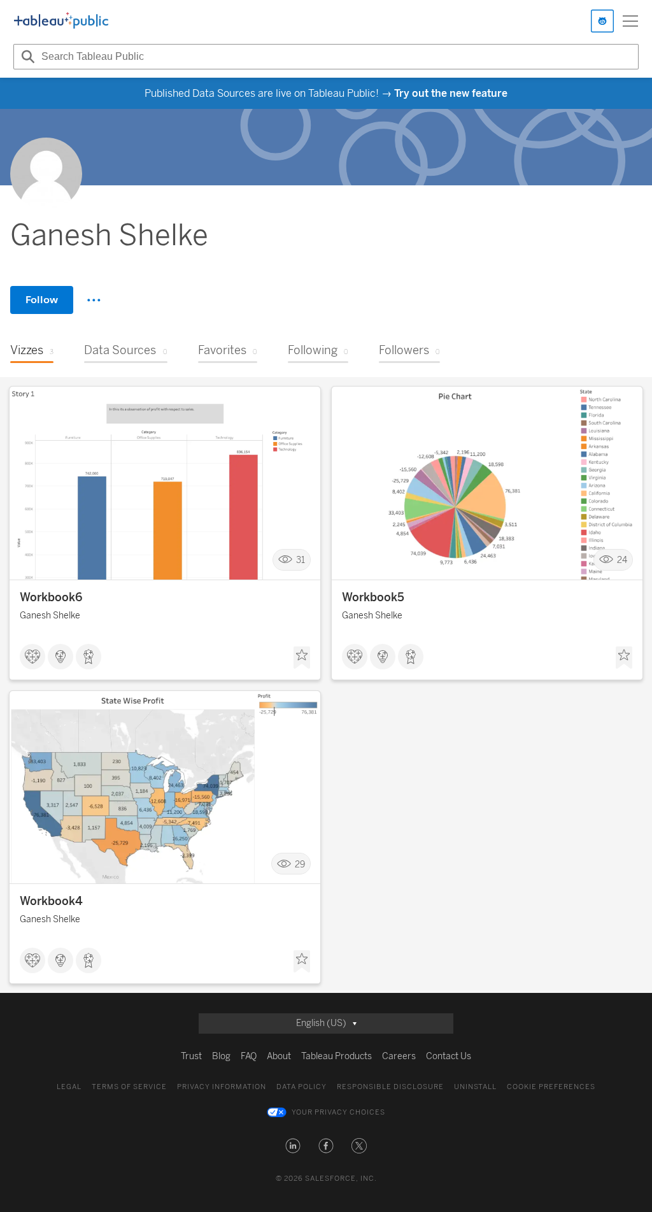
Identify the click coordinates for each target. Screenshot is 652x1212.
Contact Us (448, 1056)
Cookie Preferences (551, 1087)
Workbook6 (51, 597)
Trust (191, 1056)
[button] (293, 1146)
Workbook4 (51, 901)
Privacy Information (221, 1087)
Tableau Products (336, 1056)
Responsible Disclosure (390, 1087)
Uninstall (475, 1087)
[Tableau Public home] (61, 21)
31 (300, 560)
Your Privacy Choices (338, 1112)
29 (300, 864)
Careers (399, 1056)
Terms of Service (129, 1087)
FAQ (249, 1056)
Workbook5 (373, 597)
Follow (41, 299)
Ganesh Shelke (50, 615)
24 (622, 560)
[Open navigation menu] (630, 21)
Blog (221, 1056)
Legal (69, 1087)
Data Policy (301, 1087)
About (279, 1056)
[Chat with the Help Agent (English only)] (602, 21)
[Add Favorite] (302, 657)
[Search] (26, 57)
